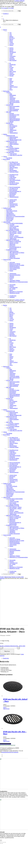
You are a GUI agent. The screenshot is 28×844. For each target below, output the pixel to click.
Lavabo (11, 345)
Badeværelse (6, 366)
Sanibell (11, 356)
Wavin (11, 365)
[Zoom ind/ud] (0, 842)
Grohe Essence (13, 429)
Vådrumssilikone (13, 408)
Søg (12, 6)
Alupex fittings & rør (14, 439)
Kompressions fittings (14, 440)
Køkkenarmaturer (13, 412)
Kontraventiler (9, 494)
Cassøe (11, 317)
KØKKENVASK (10, 411)
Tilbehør (11, 379)
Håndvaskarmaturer (14, 384)
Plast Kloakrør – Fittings (15, 508)
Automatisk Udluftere (14, 556)
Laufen (11, 344)
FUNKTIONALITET (11, 425)
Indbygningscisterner (14, 377)
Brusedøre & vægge (14, 390)
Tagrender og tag (13, 480)
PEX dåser (12, 441)
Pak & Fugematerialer (14, 462)
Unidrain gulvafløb (14, 501)
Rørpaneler (12, 471)
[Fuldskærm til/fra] (2, 842)
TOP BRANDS (10, 427)
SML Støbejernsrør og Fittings (16, 528)
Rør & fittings (6, 434)
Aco (10, 308)
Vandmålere (12, 482)
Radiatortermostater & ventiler (16, 540)
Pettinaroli (11, 349)
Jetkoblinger (12, 532)
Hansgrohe (12, 334)
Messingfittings (13, 446)
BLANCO (12, 313)
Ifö (10, 338)
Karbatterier (12, 402)
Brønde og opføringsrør (15, 517)
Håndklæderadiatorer (14, 395)
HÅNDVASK (9, 380)
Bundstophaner (10, 493)
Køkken (5, 409)
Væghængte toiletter (14, 376)
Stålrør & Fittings (13, 443)
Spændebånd (12, 469)
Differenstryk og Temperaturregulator (15, 491)
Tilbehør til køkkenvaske (15, 415)
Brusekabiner (12, 393)
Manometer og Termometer (16, 567)
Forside (2, 577)
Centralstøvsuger (13, 563)
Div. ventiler (12, 564)
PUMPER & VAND (11, 525)
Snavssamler (9, 496)
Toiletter (11, 372)
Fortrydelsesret (14, 752)
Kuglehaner (12, 454)
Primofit (11, 444)
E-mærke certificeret (19, 0)
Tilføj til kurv (7, 651)
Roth (10, 355)
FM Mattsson (12, 327)
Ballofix (11, 312)
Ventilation (12, 572)
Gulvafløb (11, 500)
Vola (10, 363)
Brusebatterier (12, 391)
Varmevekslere (13, 544)
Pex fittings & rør (13, 437)
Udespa (5, 432)
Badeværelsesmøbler (14, 381)
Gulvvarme (12, 537)
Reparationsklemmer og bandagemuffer (15, 467)
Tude (10, 420)
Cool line (11, 319)
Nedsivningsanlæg (13, 526)
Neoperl (11, 348)
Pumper (11, 546)
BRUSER (8, 387)
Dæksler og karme (13, 518)
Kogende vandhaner (14, 426)
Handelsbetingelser (6, 752)
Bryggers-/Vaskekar (14, 423)
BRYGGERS (9, 422)
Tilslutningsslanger (14, 472)
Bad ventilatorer (13, 401)
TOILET (8, 368)
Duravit (11, 326)
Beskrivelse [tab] (6, 658)
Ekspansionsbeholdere (14, 550)
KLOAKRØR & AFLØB (12, 505)
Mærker (5, 305)
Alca (10, 309)
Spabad (11, 407)
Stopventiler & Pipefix (14, 455)
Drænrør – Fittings (13, 511)
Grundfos (11, 333)
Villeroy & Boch (13, 362)
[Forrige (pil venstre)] (0, 843)
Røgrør (11, 565)
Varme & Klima (7, 535)
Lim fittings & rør (13, 464)
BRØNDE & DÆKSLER (12, 515)
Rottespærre (12, 521)
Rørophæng (12, 476)
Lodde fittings (12, 452)
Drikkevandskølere (14, 419)
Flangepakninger (13, 479)
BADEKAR (9, 398)
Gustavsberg (12, 331)
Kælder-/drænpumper (14, 533)
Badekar (11, 400)
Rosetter (11, 478)
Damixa (11, 320)
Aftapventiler (9, 487)
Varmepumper (12, 549)
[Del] (3, 842)
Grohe (10, 330)
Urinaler (11, 404)
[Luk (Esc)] (5, 842)
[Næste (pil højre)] (2, 843)
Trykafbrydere (12, 571)
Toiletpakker (12, 373)
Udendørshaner (10, 489)
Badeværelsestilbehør (14, 394)
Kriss (10, 341)
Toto (10, 359)
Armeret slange (13, 475)
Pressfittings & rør (13, 450)
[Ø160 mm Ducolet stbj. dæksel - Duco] (13, 696)
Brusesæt (11, 388)
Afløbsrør (11, 510)
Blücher (11, 315)
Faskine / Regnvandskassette (16, 512)
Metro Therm (12, 347)
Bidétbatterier (12, 370)
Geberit (11, 329)
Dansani (11, 324)
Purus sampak (12, 503)
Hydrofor (11, 553)
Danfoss (11, 323)
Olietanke (11, 551)
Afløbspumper (12, 405)
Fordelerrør (12, 457)
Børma (11, 316)
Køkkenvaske (12, 413)
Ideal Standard (12, 336)
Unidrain (11, 361)
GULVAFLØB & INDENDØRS (14, 498)
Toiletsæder (12, 374)
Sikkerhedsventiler (10, 490)
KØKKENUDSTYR (11, 416)
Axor (10, 310)
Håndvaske (12, 383)
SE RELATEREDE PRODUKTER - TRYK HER (12, 646)
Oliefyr (11, 554)
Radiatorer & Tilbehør (14, 539)
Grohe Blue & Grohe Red (15, 430)
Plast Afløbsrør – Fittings (15, 507)
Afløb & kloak (6, 497)
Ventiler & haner (7, 483)
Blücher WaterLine (14, 504)
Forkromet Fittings (13, 447)
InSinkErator (12, 340)
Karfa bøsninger (13, 465)
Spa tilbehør (9, 433)
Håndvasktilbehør (13, 386)
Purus (10, 354)
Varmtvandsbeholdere (14, 543)
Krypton (11, 342)
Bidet (10, 369)
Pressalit (11, 351)
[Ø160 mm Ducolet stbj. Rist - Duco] (13, 728)
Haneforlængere (13, 459)
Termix (11, 358)
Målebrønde (12, 519)
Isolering (11, 561)
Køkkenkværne (13, 418)
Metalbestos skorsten (14, 568)
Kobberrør (11, 451)
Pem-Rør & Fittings (14, 458)
